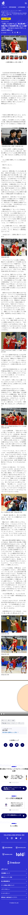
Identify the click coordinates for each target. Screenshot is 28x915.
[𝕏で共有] (12, 32)
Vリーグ (4, 720)
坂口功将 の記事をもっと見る (9, 732)
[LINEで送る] (17, 32)
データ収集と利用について (7, 885)
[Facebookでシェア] (15, 32)
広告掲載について (5, 873)
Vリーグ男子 (12, 720)
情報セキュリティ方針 (6, 877)
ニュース (5, 7)
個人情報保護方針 (5, 881)
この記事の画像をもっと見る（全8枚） (13, 62)
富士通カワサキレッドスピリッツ (10, 723)
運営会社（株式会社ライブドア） (9, 897)
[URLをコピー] (20, 32)
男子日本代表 (12, 7)
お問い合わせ (4, 869)
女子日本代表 (21, 7)
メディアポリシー (5, 889)
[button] (10, 782)
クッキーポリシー (5, 893)
